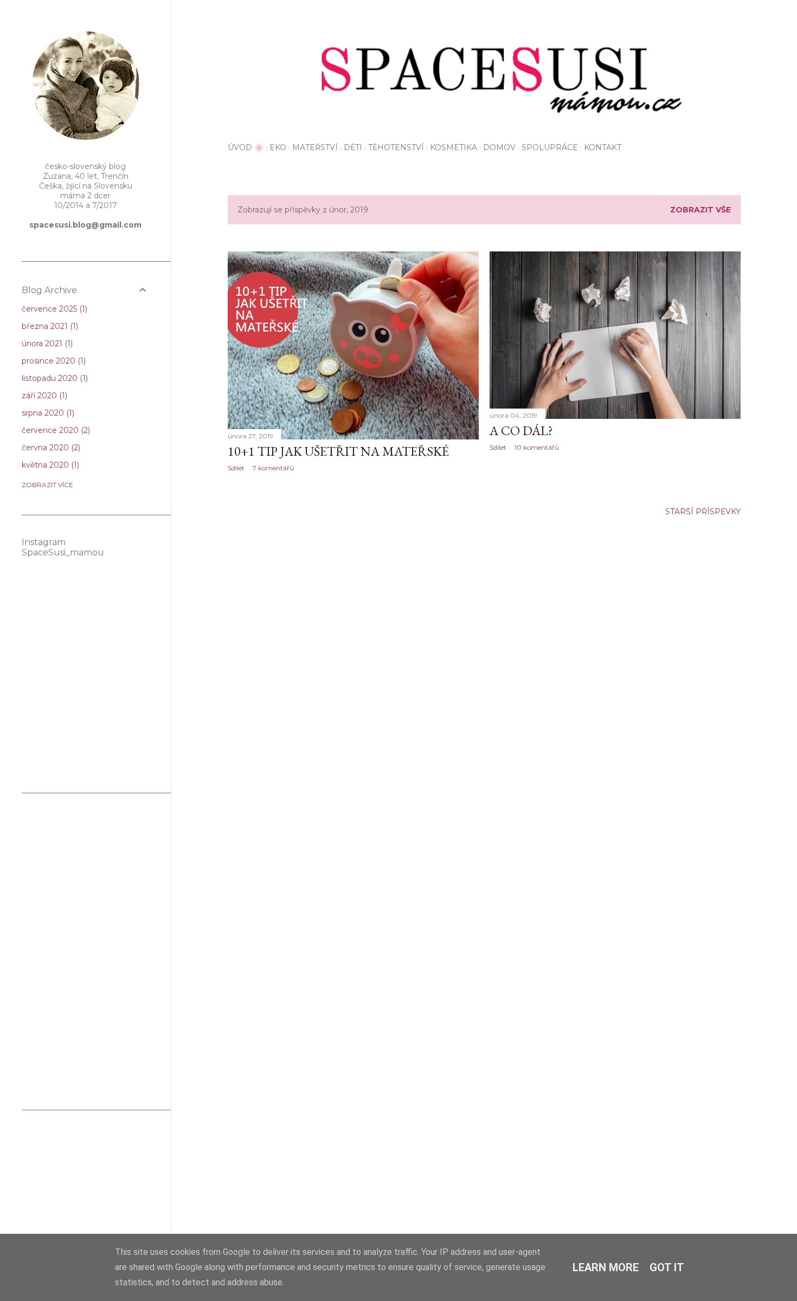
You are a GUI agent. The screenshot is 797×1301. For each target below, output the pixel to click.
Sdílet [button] (236, 468)
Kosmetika (453, 147)
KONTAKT (602, 147)
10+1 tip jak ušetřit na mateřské (338, 451)
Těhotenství (396, 147)
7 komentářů (273, 468)
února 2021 (46, 343)
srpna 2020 (47, 413)
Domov (499, 147)
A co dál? (521, 430)
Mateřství (315, 147)
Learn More (606, 1267)
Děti (353, 147)
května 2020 (49, 465)
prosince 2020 (52, 361)
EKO (277, 147)
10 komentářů (537, 447)
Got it (667, 1267)
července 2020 (55, 430)
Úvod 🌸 (245, 147)
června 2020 (50, 447)
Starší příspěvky (703, 511)
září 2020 (43, 395)
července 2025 (53, 309)
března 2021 (49, 326)
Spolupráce (550, 147)
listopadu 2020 (54, 378)
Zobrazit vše (700, 210)
